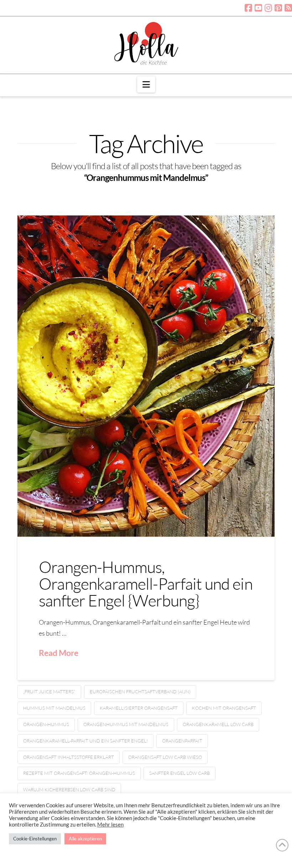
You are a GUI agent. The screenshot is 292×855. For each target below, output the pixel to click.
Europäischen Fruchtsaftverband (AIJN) (140, 691)
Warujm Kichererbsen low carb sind (69, 789)
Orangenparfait (182, 741)
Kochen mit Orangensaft (224, 708)
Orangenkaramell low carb (218, 724)
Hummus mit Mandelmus (54, 708)
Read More (58, 653)
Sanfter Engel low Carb (179, 773)
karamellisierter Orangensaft (139, 708)
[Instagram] (268, 8)
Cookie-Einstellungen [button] (35, 838)
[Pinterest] (278, 8)
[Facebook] (248, 8)
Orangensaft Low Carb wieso (165, 757)
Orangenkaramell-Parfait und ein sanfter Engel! (85, 741)
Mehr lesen (110, 825)
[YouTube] (258, 8)
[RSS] (288, 8)
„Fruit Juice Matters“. (49, 691)
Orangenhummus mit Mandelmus (125, 724)
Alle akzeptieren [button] (85, 838)
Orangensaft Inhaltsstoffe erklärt (68, 757)
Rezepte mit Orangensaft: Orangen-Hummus (79, 773)
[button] (146, 84)
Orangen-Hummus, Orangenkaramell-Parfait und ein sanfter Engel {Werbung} (145, 583)
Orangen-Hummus (46, 724)
